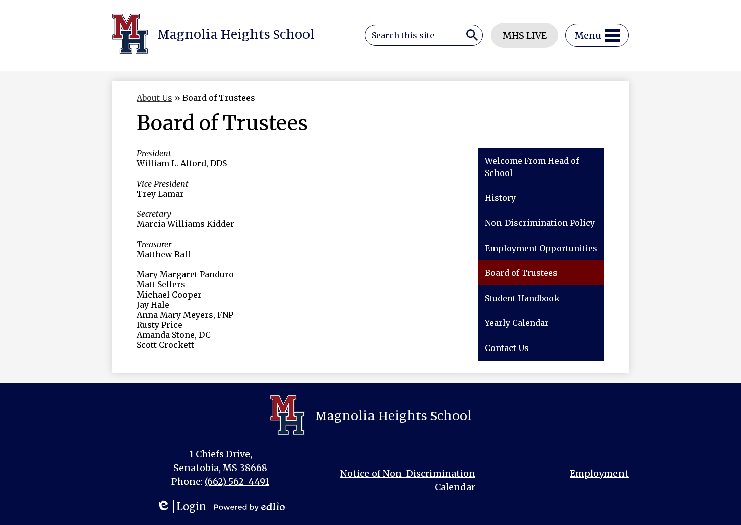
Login (181, 506)
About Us (154, 98)
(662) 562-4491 (237, 481)
